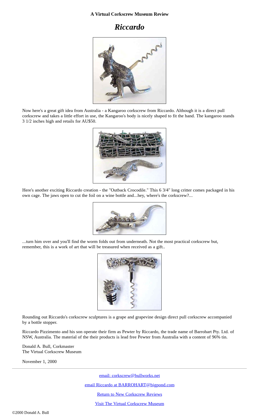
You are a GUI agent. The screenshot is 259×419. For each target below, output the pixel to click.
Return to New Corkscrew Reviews (129, 394)
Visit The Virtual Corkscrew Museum (129, 403)
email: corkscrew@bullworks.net (129, 375)
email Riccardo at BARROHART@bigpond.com (130, 384)
